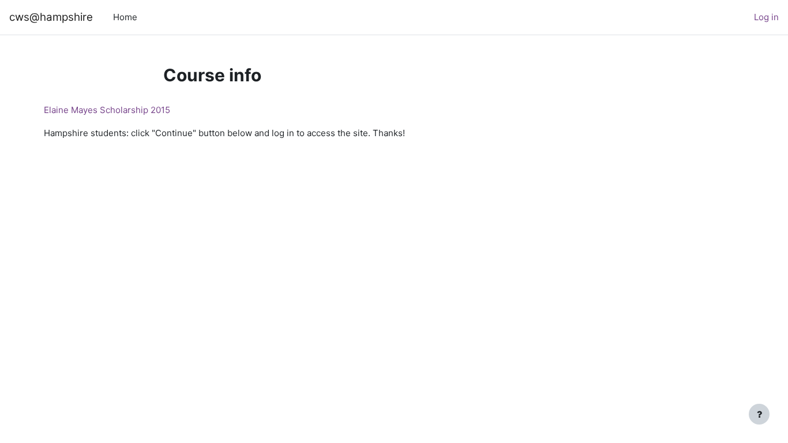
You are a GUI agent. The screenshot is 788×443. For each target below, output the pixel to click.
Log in (766, 17)
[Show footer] (759, 414)
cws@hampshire (51, 17)
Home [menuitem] (125, 17)
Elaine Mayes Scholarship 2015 (107, 109)
